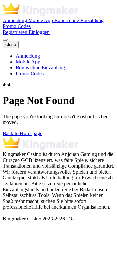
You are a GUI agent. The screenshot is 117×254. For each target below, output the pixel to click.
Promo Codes (17, 26)
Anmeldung (15, 20)
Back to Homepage (22, 133)
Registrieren (16, 32)
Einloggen (39, 32)
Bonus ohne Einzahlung (79, 20)
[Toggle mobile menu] (5, 40)
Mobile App (41, 20)
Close (10, 44)
